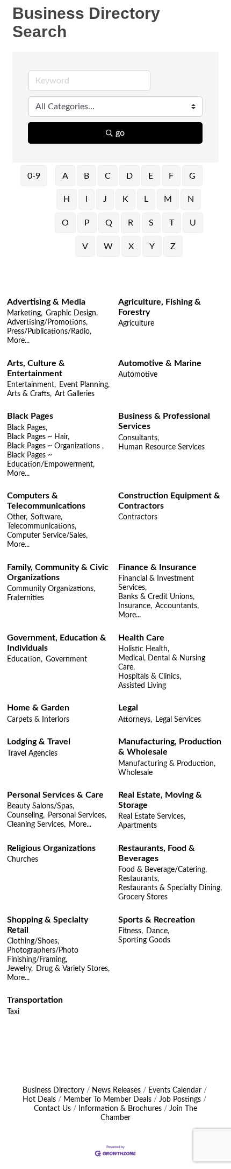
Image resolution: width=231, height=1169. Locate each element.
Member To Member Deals (107, 1099)
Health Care (141, 637)
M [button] (168, 199)
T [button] (171, 223)
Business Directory (53, 1090)
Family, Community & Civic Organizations (58, 572)
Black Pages (30, 416)
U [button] (193, 223)
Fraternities (25, 598)
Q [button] (108, 223)
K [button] (125, 199)
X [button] (131, 246)
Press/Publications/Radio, (49, 331)
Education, (24, 659)
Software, (46, 517)
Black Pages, (27, 428)
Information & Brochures (120, 1108)
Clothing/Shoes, (33, 941)
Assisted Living (142, 685)
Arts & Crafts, (29, 394)
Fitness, (130, 931)
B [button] (86, 176)
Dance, (157, 931)
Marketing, (24, 313)
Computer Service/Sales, (47, 535)
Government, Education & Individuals (56, 642)
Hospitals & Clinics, (149, 676)
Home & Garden (38, 707)
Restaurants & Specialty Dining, (170, 888)
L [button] (146, 199)
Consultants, (138, 438)
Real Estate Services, (151, 816)
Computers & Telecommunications (46, 500)
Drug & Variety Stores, (73, 969)
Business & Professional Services (164, 421)
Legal (128, 707)
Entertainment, (31, 385)
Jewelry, (20, 969)
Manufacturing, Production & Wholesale (169, 746)
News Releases (116, 1090)
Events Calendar (174, 1090)
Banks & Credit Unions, (156, 597)
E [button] (150, 176)
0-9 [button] (33, 176)
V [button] (85, 246)
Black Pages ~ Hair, (38, 437)
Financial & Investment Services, (156, 583)
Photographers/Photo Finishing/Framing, (42, 955)
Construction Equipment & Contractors (169, 500)
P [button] (87, 223)
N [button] (190, 199)
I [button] (86, 199)
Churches (22, 859)
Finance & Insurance (157, 567)
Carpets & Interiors (38, 719)
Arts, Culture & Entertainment (36, 368)
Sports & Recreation (156, 920)
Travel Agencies (32, 753)
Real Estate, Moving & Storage (160, 800)
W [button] (108, 246)
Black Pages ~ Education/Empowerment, (51, 460)
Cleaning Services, (36, 824)
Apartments (137, 825)
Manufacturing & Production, (166, 763)
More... (18, 340)
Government (66, 659)
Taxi (13, 1012)
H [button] (66, 199)
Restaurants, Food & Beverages (156, 853)
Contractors (137, 517)
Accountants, (177, 606)
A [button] (65, 176)
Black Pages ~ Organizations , (55, 446)
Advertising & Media (46, 302)
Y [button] (152, 246)
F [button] (171, 176)
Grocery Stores (143, 897)
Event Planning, (84, 385)
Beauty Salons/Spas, (40, 806)
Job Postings (180, 1099)
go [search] (120, 133)
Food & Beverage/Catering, (162, 870)
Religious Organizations (51, 848)
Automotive (137, 374)
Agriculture (136, 323)
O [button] (65, 223)
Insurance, (135, 606)
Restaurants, (138, 879)
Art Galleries (75, 394)
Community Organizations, (51, 589)
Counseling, (26, 815)
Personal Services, (77, 815)
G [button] (192, 176)
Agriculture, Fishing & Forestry (159, 307)
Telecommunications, (41, 526)
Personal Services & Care (55, 795)
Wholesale (135, 773)
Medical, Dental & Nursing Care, (161, 662)
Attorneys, (135, 719)
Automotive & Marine (159, 363)
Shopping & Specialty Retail (47, 925)
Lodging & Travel (38, 741)
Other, (17, 517)
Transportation (35, 1000)
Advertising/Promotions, (47, 322)
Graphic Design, (72, 313)
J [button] (105, 199)
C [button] (108, 176)
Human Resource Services (161, 447)
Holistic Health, (143, 649)
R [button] (130, 223)
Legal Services (178, 719)
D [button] (129, 176)
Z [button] (173, 246)
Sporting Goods (144, 940)
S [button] (151, 223)
